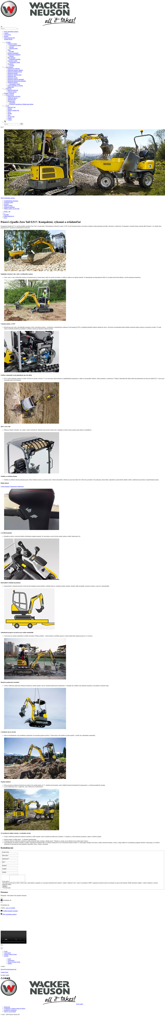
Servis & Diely (10, 95)
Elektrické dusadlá (13, 73)
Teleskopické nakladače (14, 54)
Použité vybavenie (9, 93)
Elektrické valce (12, 76)
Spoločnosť (5, 859)
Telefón (4, 872)
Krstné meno (5, 852)
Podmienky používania (10, 1010)
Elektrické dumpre (13, 82)
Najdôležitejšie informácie (11, 201)
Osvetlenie (10, 64)
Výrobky (8, 42)
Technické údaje (8, 202)
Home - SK (7, 211)
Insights (10, 113)
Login (5, 951)
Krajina (4, 865)
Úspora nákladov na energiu (15, 85)
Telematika (12, 102)
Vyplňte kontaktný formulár (10, 911)
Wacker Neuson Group (10, 954)
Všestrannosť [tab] (13, 486)
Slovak (10, 39)
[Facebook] (6, 978)
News (9, 112)
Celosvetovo (7, 34)
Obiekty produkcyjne (13, 110)
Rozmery (6, 204)
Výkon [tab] (2, 486)
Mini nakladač (11, 57)
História (10, 109)
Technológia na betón (15, 45)
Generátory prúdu (12, 61)
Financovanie (11, 101)
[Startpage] (38, 25)
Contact (6, 33)
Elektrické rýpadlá (12, 78)
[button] (9, 37)
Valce (9, 50)
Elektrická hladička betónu (15, 71)
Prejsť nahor (79, 1004)
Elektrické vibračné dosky (15, 74)
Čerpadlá (11, 65)
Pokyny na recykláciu (10, 1011)
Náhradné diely (12, 99)
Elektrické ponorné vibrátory (15, 70)
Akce (9, 115)
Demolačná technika (14, 59)
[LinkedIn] (9, 978)
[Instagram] (4, 978)
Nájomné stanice (12, 92)
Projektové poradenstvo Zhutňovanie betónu (21, 104)
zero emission (9, 67)
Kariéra (6, 36)
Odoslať (5, 886)
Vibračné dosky (13, 48)
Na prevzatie (11, 116)
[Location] (2, 978)
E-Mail (4, 869)
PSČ (3, 862)
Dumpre (11, 56)
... (4, 213)
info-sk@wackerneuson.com (8, 969)
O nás (7, 105)
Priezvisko (5, 855)
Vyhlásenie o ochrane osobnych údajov (14, 1008)
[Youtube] (7, 978)
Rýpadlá (11, 51)
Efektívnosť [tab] (20, 486)
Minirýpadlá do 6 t (9, 216)
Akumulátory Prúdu (14, 84)
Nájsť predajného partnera (11, 31)
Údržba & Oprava (12, 98)
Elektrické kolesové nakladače (16, 79)
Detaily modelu (8, 205)
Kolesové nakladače (13, 53)
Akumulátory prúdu (14, 62)
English (6, 39)
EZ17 (5, 217)
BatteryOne (11, 87)
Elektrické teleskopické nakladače (17, 81)
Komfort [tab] (7, 486)
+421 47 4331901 (10, 908)
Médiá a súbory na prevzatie (11, 208)
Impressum (7, 1007)
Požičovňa (9, 88)
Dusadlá (11, 47)
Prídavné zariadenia (9, 207)
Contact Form (4, 972)
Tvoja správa (5, 881)
